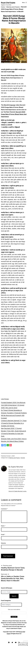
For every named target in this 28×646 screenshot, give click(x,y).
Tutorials (22, 457)
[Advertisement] (14, 383)
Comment (4, 509)
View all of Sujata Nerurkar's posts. (17, 491)
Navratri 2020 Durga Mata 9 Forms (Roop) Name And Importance (14, 114)
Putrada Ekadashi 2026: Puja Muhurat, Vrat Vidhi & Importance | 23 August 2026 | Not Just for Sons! (13, 405)
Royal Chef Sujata (8, 3)
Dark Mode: (22, 644)
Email (3, 534)
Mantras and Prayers (13, 7)
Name (3, 526)
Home (3, 7)
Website (3, 543)
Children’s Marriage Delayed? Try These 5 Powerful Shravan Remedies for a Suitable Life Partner (14, 423)
